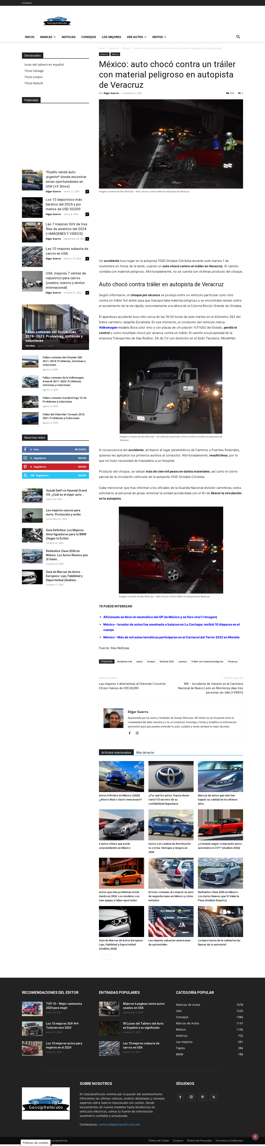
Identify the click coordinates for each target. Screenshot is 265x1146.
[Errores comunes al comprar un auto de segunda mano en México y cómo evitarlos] (171, 873)
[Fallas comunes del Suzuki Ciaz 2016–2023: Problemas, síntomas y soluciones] (55, 327)
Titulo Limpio (33, 77)
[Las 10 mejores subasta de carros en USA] (32, 256)
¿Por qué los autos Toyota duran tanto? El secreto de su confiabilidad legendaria (168, 799)
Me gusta (80, 449)
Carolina (30, 345)
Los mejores (111, 37)
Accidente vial (124, 661)
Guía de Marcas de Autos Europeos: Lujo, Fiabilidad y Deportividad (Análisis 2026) (121, 944)
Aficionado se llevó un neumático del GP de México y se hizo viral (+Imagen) (160, 617)
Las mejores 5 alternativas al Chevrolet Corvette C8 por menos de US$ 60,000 (132, 686)
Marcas (46, 37)
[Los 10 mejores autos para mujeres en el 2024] (32, 1048)
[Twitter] (214, 1097)
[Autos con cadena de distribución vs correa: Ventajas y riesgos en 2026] (171, 824)
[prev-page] (101, 957)
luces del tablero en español (44, 65)
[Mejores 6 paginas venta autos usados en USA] (109, 1009)
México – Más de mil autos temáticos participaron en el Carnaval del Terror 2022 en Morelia (171, 637)
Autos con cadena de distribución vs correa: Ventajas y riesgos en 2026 (169, 848)
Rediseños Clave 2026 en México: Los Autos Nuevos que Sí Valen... (67, 555)
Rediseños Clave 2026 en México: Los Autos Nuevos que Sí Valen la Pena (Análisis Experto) (218, 896)
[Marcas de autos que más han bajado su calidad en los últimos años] (220, 776)
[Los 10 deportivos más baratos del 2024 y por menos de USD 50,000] (32, 207)
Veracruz (232, 661)
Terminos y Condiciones (229, 1140)
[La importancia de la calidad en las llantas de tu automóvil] (220, 921)
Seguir (82, 458)
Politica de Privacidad (199, 1140)
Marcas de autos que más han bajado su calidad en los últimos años (217, 799)
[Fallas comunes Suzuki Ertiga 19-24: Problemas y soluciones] (30, 402)
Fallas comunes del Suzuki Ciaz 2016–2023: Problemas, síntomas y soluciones (54, 336)
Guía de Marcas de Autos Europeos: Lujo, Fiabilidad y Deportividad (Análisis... (64, 576)
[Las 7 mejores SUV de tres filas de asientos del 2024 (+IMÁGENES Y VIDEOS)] (32, 232)
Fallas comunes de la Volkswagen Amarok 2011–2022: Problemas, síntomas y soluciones (63, 381)
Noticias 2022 (167, 661)
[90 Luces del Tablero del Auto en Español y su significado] (109, 1028)
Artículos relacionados (116, 752)
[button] (238, 37)
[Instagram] (138, 733)
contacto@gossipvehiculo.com (119, 1124)
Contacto (27, 2)
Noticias (69, 37)
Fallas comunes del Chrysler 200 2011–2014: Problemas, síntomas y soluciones (64, 361)
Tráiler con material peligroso (207, 661)
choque (151, 661)
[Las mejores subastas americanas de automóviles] (171, 921)
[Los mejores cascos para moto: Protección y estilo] (32, 515)
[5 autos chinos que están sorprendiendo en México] (121, 824)
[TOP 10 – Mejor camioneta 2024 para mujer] (32, 1009)
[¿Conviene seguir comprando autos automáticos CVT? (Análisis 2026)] (220, 824)
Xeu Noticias (120, 648)
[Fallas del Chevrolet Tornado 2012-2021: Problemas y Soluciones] (30, 418)
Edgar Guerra (111, 93)
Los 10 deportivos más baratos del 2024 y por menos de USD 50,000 (64, 204)
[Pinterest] (202, 1097)
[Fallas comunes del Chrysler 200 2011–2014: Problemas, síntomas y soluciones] (30, 361)
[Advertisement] (167, 21)
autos (139, 661)
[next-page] (108, 957)
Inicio (29, 37)
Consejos (88, 37)
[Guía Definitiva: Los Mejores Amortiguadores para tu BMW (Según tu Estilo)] (32, 535)
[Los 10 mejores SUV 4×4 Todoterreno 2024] (32, 1028)
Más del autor (145, 752)
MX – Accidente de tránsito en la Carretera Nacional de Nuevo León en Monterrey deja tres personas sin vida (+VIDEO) (210, 688)
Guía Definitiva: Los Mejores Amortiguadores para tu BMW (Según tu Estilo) (66, 534)
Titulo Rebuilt (33, 83)
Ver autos (135, 37)
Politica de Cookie (159, 1140)
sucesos (182, 661)
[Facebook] (131, 733)
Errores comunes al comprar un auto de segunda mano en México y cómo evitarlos (171, 896)
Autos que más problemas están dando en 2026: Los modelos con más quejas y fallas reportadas (119, 896)
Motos (157, 37)
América (114, 48)
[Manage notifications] (255, 1137)
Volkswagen (108, 327)
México (127, 48)
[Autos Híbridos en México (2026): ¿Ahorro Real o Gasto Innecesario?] (121, 776)
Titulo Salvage (34, 71)
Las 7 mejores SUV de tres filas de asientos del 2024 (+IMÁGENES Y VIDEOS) (66, 229)
